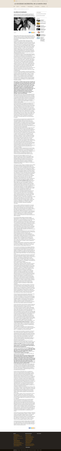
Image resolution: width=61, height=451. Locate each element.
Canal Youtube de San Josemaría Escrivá (17, 435)
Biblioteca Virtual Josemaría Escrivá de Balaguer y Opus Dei (18, 444)
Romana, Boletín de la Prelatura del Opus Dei (17, 440)
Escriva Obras (15, 437)
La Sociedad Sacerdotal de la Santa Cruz (30, 4)
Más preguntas (28, 447)
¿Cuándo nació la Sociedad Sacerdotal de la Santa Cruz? (29, 439)
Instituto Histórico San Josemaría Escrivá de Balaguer (18, 442)
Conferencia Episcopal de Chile (18, 436)
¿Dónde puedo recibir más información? (28, 442)
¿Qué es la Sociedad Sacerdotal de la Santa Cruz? (29, 436)
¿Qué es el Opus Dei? (28, 434)
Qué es (18, 6)
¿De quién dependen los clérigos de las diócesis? (29, 441)
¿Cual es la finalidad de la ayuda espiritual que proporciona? (30, 437)
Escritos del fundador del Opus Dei (18, 438)
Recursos (43, 6)
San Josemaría (30, 6)
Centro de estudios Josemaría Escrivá (18, 443)
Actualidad (37, 6)
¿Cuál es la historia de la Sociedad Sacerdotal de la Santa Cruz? (30, 445)
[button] (33, 33)
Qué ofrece (23, 6)
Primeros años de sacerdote (41, 15)
